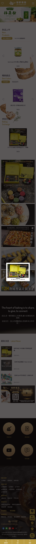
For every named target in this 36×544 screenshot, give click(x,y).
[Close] (29, 262)
